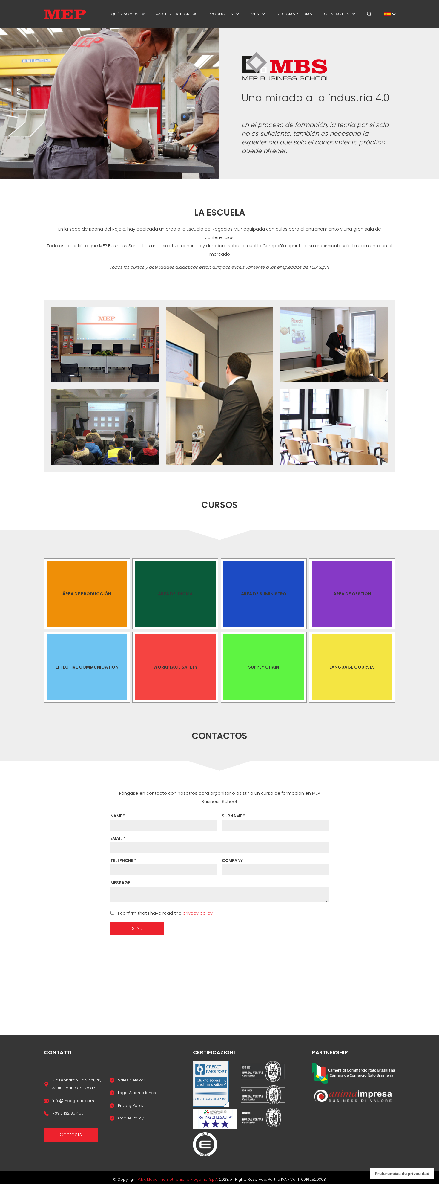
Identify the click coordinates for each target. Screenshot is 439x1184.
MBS (255, 14)
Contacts (71, 1134)
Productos (220, 14)
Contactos (336, 14)
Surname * (233, 816)
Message (120, 883)
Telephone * (123, 860)
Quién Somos (124, 14)
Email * (117, 838)
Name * (117, 816)
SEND (137, 928)
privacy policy (198, 913)
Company (232, 860)
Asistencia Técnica (176, 14)
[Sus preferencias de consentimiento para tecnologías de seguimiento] (402, 1173)
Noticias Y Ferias (294, 14)
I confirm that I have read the (165, 913)
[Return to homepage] (65, 14)
